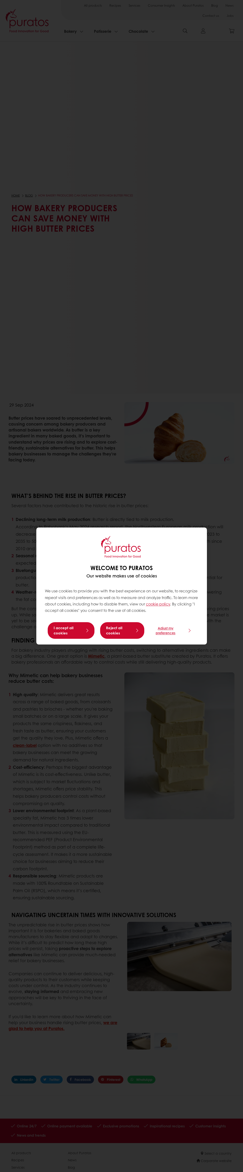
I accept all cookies (64, 630)
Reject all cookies (114, 630)
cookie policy (158, 604)
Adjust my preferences (165, 630)
